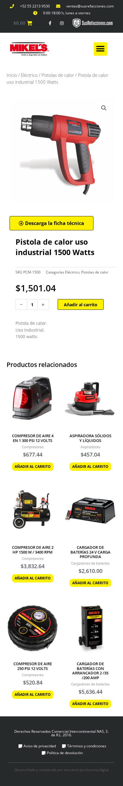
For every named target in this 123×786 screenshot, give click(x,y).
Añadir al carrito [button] (33, 466)
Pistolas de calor (57, 75)
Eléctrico (29, 75)
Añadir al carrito (80, 304)
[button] (100, 49)
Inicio (12, 75)
